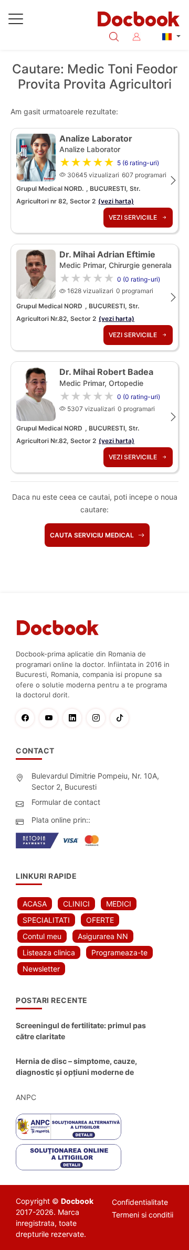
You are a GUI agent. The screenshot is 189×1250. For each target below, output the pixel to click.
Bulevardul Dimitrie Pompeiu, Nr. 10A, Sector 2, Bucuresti (95, 781)
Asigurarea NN (103, 936)
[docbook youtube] (51, 718)
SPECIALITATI (46, 919)
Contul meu (42, 936)
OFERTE (100, 919)
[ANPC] (68, 1127)
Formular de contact (66, 802)
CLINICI (76, 903)
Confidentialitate (140, 1202)
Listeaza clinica (49, 952)
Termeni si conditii (142, 1214)
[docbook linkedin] (75, 718)
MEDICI (118, 903)
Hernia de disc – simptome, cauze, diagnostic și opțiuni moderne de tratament (76, 1067)
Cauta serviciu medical (92, 535)
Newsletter (41, 968)
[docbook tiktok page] (122, 718)
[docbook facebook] (27, 718)
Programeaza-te (119, 952)
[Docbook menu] (15, 21)
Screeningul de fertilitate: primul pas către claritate (81, 1031)
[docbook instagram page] (98, 718)
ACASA (35, 903)
